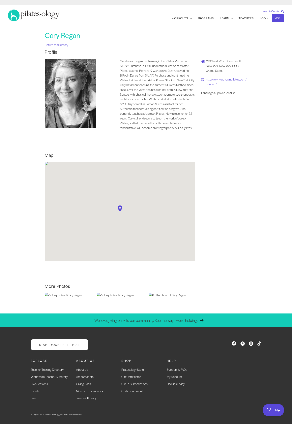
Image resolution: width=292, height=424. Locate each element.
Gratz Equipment (132, 391)
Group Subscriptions (134, 384)
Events (35, 391)
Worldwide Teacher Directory (49, 377)
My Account (174, 377)
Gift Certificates (131, 377)
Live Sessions (39, 384)
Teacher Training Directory (47, 369)
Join (277, 17)
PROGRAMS (205, 18)
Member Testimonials (89, 391)
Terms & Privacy (86, 398)
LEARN (224, 18)
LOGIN (264, 18)
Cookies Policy (176, 384)
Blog (33, 398)
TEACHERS (246, 18)
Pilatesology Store (132, 369)
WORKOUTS (180, 18)
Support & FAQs (177, 369)
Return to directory (56, 45)
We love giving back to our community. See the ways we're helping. (146, 320)
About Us (82, 369)
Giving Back (83, 384)
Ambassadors (85, 377)
